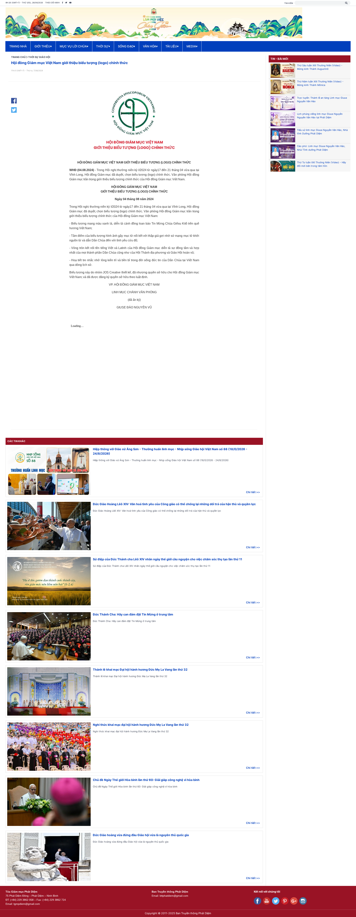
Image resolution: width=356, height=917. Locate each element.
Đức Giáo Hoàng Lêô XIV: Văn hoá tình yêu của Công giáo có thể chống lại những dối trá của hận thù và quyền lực (174, 504)
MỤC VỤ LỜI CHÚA (74, 46)
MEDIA (192, 46)
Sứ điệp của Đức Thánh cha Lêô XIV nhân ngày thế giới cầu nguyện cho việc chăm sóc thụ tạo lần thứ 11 (167, 559)
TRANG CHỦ (18, 57)
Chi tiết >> (253, 492)
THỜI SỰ (103, 46)
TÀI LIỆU (172, 46)
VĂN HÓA (150, 46)
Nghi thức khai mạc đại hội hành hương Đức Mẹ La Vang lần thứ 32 (141, 725)
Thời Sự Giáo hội (39, 57)
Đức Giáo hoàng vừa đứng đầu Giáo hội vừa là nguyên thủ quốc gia (141, 835)
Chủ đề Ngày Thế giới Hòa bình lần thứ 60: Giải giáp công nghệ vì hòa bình (146, 780)
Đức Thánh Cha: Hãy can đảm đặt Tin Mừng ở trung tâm (133, 614)
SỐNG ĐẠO (126, 46)
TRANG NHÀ (18, 46)
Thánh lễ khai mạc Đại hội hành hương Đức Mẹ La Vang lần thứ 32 (140, 669)
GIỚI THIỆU (43, 46)
